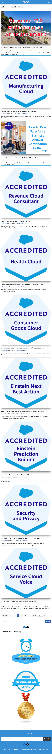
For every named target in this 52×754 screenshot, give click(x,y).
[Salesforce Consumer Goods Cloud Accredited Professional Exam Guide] (26, 319)
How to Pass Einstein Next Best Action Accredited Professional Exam (22, 411)
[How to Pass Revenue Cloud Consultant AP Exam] (26, 192)
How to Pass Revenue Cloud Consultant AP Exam (16, 221)
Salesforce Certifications (23, 50)
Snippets (30, 50)
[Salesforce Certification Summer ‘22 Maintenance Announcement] (26, 27)
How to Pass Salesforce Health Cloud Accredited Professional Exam (22, 284)
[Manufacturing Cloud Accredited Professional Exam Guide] (26, 82)
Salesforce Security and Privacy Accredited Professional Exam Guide (22, 538)
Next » (34, 615)
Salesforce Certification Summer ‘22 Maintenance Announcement (21, 48)
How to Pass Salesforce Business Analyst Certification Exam (20, 158)
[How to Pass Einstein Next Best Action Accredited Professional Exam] (26, 383)
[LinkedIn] (24, 627)
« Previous (4, 615)
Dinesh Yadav (5, 50)
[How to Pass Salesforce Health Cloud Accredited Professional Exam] (26, 256)
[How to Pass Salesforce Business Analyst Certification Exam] (26, 137)
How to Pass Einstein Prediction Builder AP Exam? (16, 475)
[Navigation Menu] (2, 2)
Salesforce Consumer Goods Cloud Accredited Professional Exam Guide (23, 348)
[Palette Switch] (50, 2)
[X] (27, 627)
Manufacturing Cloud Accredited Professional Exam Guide (19, 111)
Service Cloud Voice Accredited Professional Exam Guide (18, 602)
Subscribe (47, 738)
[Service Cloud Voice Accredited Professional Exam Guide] (26, 573)
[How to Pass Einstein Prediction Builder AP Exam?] (26, 446)
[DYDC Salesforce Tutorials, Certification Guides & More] (26, 2)
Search (48, 621)
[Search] (48, 2)
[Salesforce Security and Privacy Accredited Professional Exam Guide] (26, 509)
